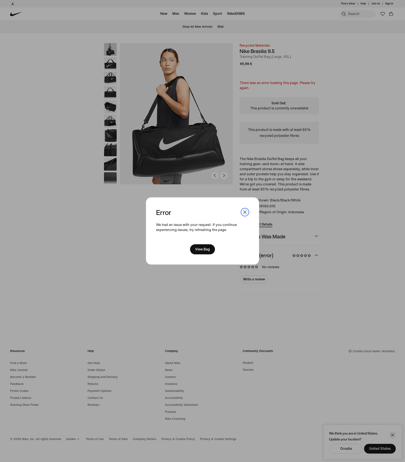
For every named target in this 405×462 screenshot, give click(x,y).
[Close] (245, 212)
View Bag (202, 249)
